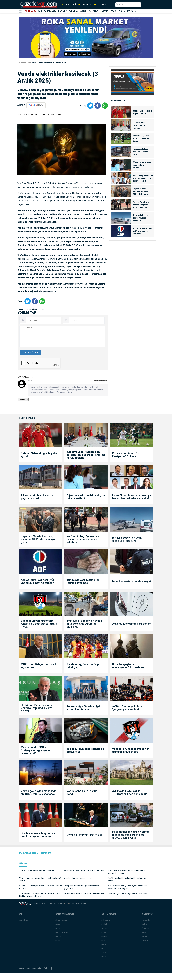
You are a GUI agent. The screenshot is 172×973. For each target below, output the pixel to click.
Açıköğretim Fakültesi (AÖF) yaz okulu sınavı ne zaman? (143, 231)
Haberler (22, 62)
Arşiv (144, 932)
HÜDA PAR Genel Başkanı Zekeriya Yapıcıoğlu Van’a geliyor (36, 708)
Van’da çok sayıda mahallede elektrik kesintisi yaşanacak (38, 792)
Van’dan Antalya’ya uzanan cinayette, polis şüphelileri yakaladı (141, 205)
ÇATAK (83, 11)
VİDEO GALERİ (101, 4)
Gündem (23, 863)
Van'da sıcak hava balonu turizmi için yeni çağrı (84, 870)
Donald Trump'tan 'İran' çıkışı (84, 834)
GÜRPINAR (93, 11)
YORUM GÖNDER (30, 352)
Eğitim (57, 940)
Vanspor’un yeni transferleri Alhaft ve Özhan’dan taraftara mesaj (39, 623)
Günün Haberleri (61, 932)
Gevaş (103, 944)
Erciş (103, 940)
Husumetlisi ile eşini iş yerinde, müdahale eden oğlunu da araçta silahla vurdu (131, 834)
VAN (40, 11)
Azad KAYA (66, 903)
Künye (144, 936)
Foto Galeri (146, 920)
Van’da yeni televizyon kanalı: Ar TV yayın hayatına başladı (40, 887)
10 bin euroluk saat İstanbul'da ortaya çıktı (85, 750)
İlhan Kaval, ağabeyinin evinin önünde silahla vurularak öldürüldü (84, 623)
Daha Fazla (23, 399)
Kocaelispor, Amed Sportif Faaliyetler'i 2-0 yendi (142, 138)
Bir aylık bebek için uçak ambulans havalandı (141, 218)
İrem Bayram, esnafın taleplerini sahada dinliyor (84, 893)
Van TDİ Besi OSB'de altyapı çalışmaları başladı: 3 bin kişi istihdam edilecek (40, 894)
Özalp (103, 957)
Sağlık (57, 928)
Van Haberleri (24, 920)
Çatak (103, 932)
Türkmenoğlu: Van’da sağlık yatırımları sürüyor (84, 708)
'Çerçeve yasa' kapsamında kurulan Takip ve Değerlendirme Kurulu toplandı (142, 125)
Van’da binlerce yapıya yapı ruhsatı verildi (36, 870)
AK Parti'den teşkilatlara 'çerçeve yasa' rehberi (127, 708)
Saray (103, 953)
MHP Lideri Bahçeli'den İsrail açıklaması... (38, 666)
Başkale (104, 924)
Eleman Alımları (61, 920)
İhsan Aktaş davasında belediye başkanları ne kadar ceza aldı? (143, 178)
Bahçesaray (105, 920)
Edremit (104, 936)
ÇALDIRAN (73, 11)
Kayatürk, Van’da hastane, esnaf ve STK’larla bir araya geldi (141, 191)
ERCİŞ (113, 11)
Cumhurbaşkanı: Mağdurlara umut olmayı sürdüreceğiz (38, 835)
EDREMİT (104, 11)
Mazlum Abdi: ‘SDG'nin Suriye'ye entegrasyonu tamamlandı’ (35, 750)
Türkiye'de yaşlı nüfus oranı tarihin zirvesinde (83, 581)
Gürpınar (104, 948)
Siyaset (58, 924)
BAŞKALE (62, 11)
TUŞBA (122, 11)
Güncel (58, 936)
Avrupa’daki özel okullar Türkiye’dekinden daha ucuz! (129, 792)
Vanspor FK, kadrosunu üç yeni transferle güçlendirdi (131, 750)
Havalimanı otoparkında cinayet (131, 581)
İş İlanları (145, 928)
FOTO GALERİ (86, 4)
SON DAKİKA (30, 11)
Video (144, 924)
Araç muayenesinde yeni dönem (131, 623)
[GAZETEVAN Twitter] (45, 968)
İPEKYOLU (131, 11)
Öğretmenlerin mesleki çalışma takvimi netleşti (143, 165)
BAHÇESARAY (50, 11)
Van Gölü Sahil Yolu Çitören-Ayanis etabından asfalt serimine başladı (127, 887)
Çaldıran (104, 928)
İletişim (145, 940)
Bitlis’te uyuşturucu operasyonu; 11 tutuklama (128, 666)
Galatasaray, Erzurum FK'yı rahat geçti (83, 666)
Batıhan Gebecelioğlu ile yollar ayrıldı (142, 112)
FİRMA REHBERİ (70, 4)
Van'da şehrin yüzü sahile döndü (82, 792)
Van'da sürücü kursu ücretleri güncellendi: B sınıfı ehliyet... (40, 879)
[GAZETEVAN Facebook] (52, 968)
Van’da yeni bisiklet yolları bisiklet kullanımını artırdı (127, 879)
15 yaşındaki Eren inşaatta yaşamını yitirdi (140, 152)
